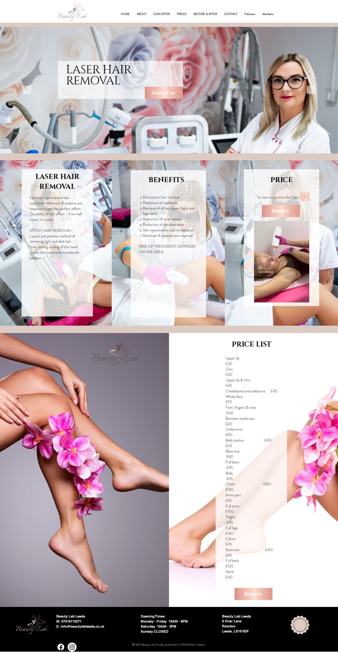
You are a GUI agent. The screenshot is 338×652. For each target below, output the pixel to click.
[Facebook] (60, 647)
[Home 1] (169, 142)
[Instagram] (72, 647)
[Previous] (27, 90)
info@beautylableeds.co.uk (82, 626)
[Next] (311, 90)
